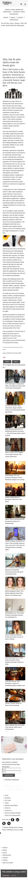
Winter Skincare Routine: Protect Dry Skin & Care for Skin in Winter (14, 637)
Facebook (8, 342)
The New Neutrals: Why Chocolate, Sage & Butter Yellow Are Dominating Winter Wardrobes (15, 409)
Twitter (16, 342)
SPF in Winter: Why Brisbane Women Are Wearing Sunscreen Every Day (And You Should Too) (14, 571)
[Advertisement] (14, 41)
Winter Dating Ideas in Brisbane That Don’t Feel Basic (13, 499)
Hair (4, 357)
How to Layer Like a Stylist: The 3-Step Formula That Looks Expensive (14, 454)
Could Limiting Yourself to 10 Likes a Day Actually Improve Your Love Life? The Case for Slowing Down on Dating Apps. (15, 545)
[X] (4, 823)
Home (11, 23)
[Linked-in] (18, 819)
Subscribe (9, 775)
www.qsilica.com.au (9, 340)
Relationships (14, 19)
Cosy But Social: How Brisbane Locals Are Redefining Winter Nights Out (15, 683)
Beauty (13, 17)
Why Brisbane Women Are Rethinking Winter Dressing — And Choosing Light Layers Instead (15, 432)
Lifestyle (20, 17)
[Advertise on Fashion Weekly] (13, 787)
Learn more (13, 875)
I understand (5, 875)
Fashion (5, 17)
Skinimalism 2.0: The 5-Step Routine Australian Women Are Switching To (14, 615)
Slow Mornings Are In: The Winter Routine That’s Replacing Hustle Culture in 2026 (14, 661)
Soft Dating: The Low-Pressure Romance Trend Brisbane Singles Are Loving (14, 477)
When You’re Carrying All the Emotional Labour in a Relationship (14, 521)
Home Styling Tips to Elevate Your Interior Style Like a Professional (14, 727)
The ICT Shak (18, 829)
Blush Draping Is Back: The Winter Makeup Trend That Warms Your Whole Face (14, 593)
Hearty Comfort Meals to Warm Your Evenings (13, 704)
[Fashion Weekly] (10, 839)
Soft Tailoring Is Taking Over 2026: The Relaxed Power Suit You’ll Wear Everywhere (15, 386)
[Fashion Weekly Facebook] (13, 819)
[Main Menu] (21, 4)
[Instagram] (9, 823)
